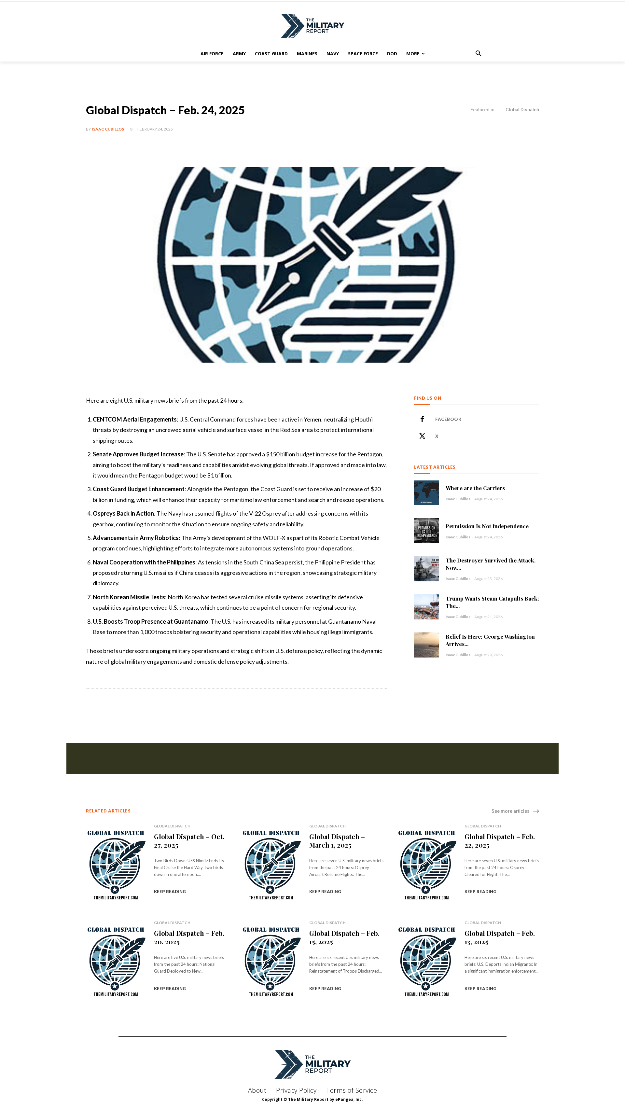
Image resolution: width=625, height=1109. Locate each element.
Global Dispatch (522, 109)
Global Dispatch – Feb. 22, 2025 (500, 840)
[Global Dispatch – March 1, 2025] (271, 865)
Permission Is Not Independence (487, 526)
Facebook (448, 419)
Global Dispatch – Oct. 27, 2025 (189, 840)
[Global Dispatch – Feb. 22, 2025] (427, 865)
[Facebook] (422, 419)
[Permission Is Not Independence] (426, 530)
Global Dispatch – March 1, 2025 (337, 840)
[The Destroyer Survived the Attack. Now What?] (426, 568)
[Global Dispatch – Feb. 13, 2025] (427, 962)
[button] (478, 54)
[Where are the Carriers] (426, 493)
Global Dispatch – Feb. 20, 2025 (189, 937)
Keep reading (170, 891)
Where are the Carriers (475, 488)
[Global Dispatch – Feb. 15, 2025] (271, 962)
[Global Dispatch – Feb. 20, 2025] (116, 962)
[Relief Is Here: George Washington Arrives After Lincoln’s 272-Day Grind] (426, 645)
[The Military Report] (312, 26)
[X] (422, 436)
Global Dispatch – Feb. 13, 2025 (500, 937)
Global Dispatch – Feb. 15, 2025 (344, 937)
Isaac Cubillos (108, 129)
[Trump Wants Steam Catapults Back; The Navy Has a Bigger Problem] (426, 606)
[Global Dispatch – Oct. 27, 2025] (116, 865)
